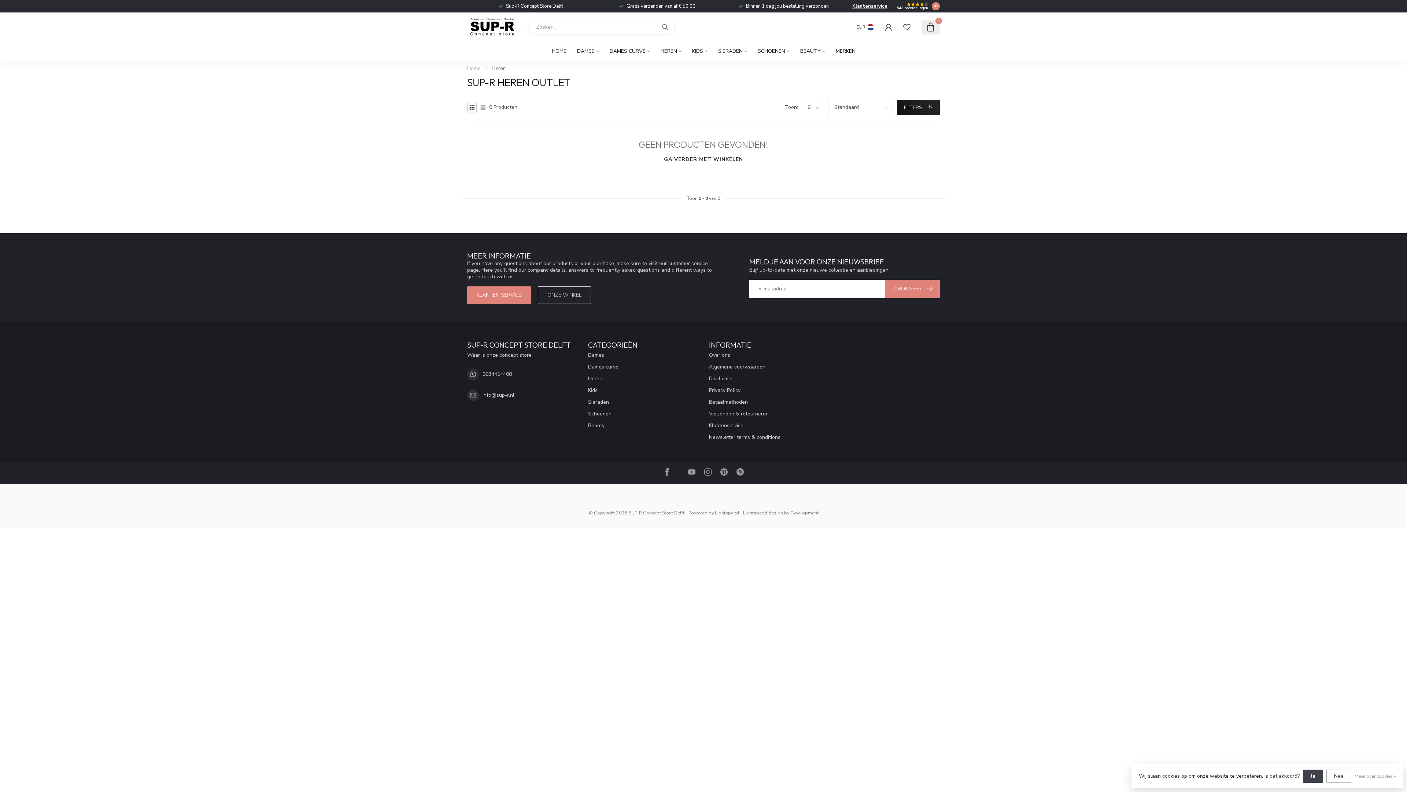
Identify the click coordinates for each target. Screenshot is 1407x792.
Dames (586, 51)
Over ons (719, 355)
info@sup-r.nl (498, 395)
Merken (846, 51)
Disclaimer (721, 378)
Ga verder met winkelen (703, 159)
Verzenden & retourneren (739, 413)
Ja (1313, 776)
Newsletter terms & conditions (744, 437)
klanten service (499, 295)
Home (559, 51)
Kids (697, 51)
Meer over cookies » (1375, 776)
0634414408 (497, 374)
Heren (669, 51)
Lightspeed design (763, 513)
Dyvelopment (804, 513)
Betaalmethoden (728, 402)
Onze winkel (564, 295)
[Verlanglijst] (907, 27)
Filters (914, 107)
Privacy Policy (725, 390)
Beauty (810, 51)
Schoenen (771, 51)
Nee (1339, 776)
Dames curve (628, 51)
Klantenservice (869, 6)
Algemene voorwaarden (737, 366)
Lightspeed (727, 513)
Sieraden (730, 51)
